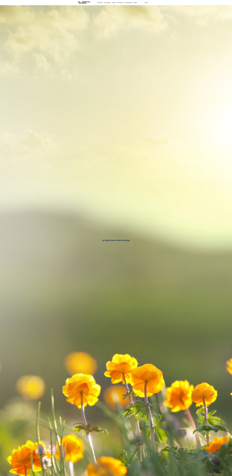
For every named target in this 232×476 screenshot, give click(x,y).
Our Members (128, 2)
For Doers (100, 2)
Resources (120, 2)
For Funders (107, 2)
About (135, 2)
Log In (146, 2)
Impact (114, 2)
